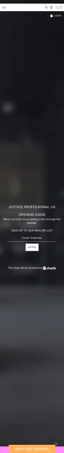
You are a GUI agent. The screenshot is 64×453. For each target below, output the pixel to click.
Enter (32, 247)
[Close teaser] (56, 443)
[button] (32, 449)
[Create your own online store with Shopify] (49, 267)
